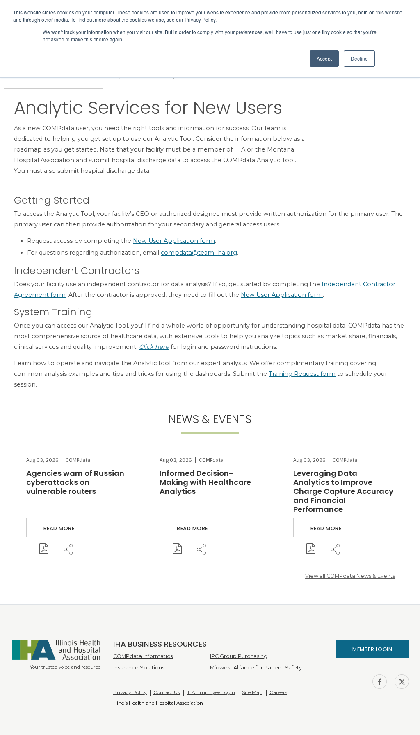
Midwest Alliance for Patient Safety (256, 668)
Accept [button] (324, 58)
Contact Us (166, 692)
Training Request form (302, 374)
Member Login (372, 649)
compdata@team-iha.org (199, 252)
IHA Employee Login (211, 692)
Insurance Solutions (138, 668)
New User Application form (174, 240)
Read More (59, 528)
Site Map (252, 692)
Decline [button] (359, 58)
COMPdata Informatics (143, 656)
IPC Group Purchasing (238, 656)
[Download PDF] (43, 549)
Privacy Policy (130, 692)
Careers (278, 692)
